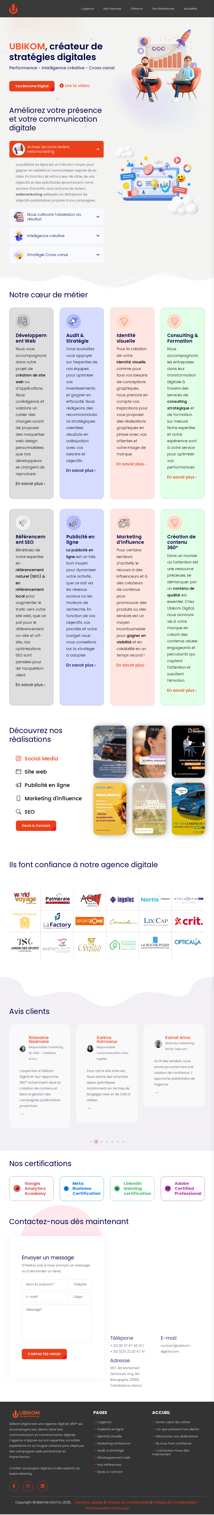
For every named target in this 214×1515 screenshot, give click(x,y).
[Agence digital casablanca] (26, 1413)
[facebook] (14, 1486)
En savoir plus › (30, 483)
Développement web (113, 1457)
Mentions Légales (89, 1502)
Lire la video (76, 85)
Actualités (190, 9)
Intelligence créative (46, 235)
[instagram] (28, 1486)
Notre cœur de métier (172, 1422)
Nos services (112, 9)
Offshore (137, 9)
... (22, 1107)
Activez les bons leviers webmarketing (48, 149)
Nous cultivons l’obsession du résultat (54, 217)
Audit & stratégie (110, 1450)
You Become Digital (31, 86)
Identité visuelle (109, 1436)
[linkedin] (42, 1486)
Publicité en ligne (110, 1429)
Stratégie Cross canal (47, 254)
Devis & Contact (36, 825)
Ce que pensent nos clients (177, 1429)
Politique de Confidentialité (128, 1502)
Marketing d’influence (113, 1443)
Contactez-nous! (44, 1354)
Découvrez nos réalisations (176, 1436)
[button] (91, 1142)
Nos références (163, 9)
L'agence (87, 9)
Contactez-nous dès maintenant (170, 1452)
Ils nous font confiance (173, 1443)
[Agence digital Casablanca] (13, 8)
